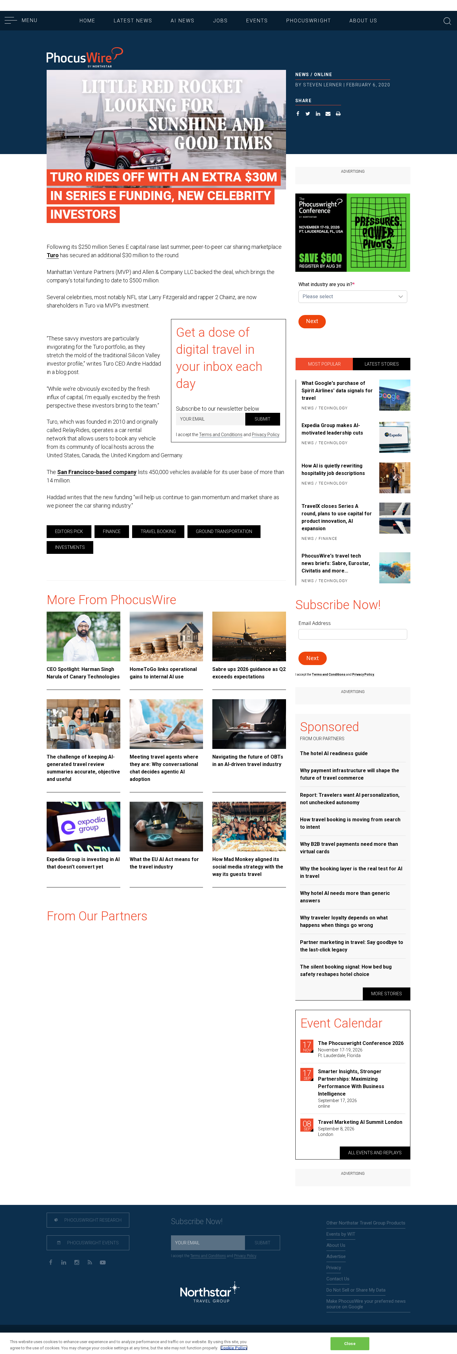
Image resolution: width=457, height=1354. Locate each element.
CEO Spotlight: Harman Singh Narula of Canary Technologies (83, 673)
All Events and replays (375, 1152)
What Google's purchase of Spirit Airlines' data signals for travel (337, 390)
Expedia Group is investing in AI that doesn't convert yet (83, 863)
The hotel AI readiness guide (334, 753)
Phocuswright (308, 21)
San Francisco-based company (96, 472)
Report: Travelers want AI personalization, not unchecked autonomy (349, 798)
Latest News (133, 21)
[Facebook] (50, 1262)
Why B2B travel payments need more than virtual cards (349, 848)
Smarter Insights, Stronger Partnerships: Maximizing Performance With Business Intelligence (351, 1083)
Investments (70, 547)
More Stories (386, 993)
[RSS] (90, 1262)
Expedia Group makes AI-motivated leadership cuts (332, 429)
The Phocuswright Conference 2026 (361, 1043)
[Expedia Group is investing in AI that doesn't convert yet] (83, 826)
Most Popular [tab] (324, 364)
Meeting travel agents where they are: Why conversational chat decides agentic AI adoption (164, 768)
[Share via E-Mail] (328, 114)
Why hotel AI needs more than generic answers (345, 897)
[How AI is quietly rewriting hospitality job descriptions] (393, 477)
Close (350, 1343)
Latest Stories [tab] (382, 364)
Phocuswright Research (92, 1220)
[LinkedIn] (63, 1262)
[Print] (338, 114)
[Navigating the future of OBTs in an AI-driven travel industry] (249, 724)
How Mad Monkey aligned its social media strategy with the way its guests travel (247, 866)
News (302, 74)
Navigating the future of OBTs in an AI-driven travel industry (247, 760)
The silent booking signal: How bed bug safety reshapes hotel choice (346, 970)
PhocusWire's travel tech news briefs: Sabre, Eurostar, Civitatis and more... (336, 563)
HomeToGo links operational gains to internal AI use (163, 673)
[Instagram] (77, 1262)
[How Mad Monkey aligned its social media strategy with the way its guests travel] (249, 826)
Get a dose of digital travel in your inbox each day (219, 358)
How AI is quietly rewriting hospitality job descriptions (333, 469)
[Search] (447, 20)
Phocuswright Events (92, 1242)
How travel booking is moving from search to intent (350, 823)
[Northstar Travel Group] (210, 1293)
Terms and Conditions (220, 434)
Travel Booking (158, 531)
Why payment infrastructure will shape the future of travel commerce (349, 774)
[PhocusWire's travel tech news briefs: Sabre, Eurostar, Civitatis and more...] (393, 568)
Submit (262, 419)
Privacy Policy (265, 434)
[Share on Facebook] (298, 114)
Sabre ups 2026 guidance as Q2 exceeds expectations (249, 673)
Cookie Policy (233, 1347)
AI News (183, 21)
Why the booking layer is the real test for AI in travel (351, 872)
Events (257, 21)
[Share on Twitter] (308, 114)
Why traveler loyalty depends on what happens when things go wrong (344, 921)
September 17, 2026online (337, 1103)
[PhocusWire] (85, 58)
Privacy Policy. (363, 674)
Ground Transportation (224, 531)
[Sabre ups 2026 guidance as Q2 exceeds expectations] (249, 636)
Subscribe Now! (197, 1221)
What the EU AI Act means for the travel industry (164, 863)
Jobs (220, 21)
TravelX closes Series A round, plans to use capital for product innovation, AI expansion (337, 517)
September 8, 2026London (336, 1131)
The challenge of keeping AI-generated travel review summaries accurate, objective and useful (83, 768)
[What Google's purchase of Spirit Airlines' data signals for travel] (393, 396)
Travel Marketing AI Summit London (360, 1122)
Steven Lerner (322, 84)
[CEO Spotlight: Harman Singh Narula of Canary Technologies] (83, 636)
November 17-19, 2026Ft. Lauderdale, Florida (340, 1052)
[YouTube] (103, 1262)
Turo (53, 255)
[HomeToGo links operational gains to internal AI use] (166, 636)
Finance (112, 531)
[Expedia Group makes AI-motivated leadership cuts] (393, 437)
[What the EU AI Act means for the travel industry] (166, 826)
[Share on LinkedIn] (318, 114)
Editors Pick (69, 531)
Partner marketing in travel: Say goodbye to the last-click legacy (351, 946)
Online (323, 74)
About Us (363, 21)
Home (87, 21)
